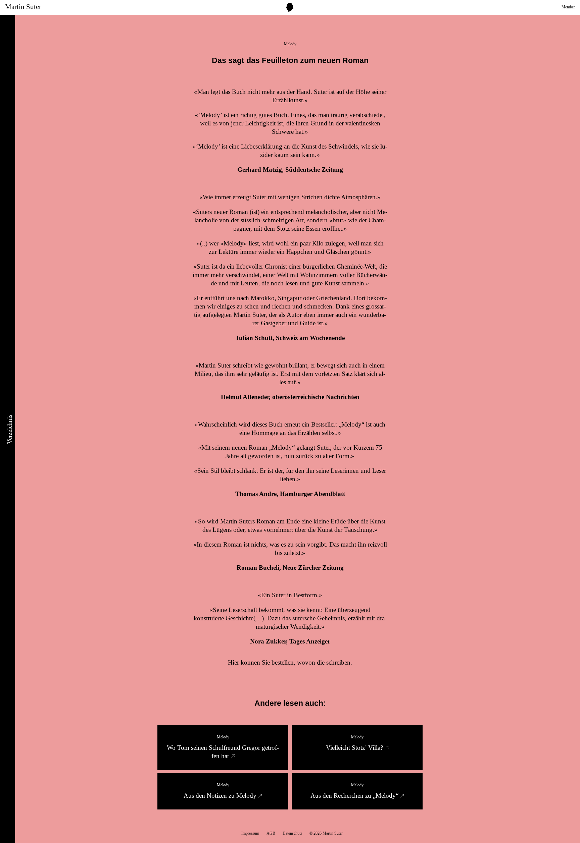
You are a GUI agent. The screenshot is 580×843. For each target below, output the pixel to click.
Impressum (250, 833)
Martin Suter (23, 7)
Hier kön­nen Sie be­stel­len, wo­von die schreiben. (290, 662)
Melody (290, 44)
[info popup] (289, 7)
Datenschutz (292, 833)
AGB (271, 833)
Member (568, 7)
